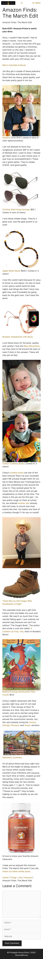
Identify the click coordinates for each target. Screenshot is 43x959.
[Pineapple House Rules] (8, 3)
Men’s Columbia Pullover (14, 65)
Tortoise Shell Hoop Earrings (16, 209)
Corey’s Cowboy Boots (13, 463)
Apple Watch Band (11, 271)
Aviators (6, 137)
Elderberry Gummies (12, 757)
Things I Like (16, 877)
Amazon (28, 877)
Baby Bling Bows (32, 346)
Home (5, 877)
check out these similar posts (16, 871)
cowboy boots (17, 472)
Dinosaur (15, 725)
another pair (23, 503)
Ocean (27, 725)
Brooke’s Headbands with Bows (17, 337)
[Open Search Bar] (22, 3)
